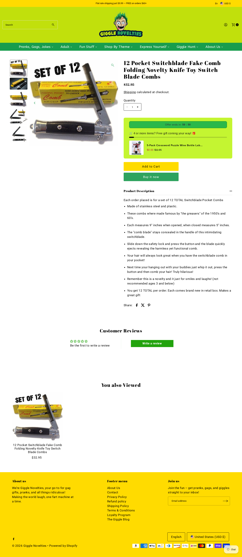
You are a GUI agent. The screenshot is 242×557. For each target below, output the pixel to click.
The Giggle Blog (118, 519)
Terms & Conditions (121, 510)
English (176, 537)
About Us (113, 488)
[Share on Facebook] (136, 304)
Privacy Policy (117, 497)
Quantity (129, 100)
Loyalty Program (118, 515)
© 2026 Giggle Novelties (29, 545)
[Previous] (35, 103)
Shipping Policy (118, 506)
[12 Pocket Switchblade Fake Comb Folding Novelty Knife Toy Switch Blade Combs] (37, 416)
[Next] (113, 103)
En (216, 3)
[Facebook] (13, 539)
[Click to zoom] (113, 65)
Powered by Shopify (63, 545)
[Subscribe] (225, 501)
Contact (112, 492)
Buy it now (151, 177)
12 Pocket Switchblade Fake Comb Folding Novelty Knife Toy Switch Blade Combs (37, 448)
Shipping (130, 92)
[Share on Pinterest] (149, 304)
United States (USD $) (210, 537)
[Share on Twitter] (142, 304)
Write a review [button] (152, 343)
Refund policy (116, 501)
